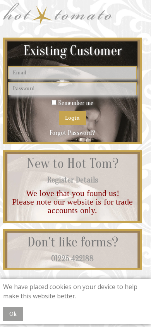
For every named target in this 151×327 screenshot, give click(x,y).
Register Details (72, 180)
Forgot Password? (72, 132)
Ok (13, 313)
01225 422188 (72, 258)
